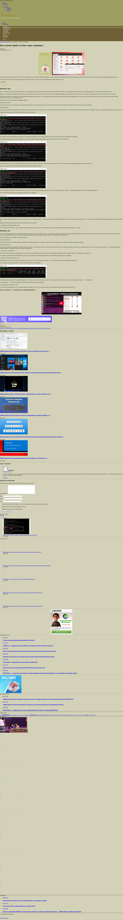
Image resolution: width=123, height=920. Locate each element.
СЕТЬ (4, 34)
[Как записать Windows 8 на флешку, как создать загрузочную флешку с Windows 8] (14, 760)
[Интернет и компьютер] (10, 20)
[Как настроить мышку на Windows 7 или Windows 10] (14, 822)
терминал (8, 324)
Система (6, 42)
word (11, 715)
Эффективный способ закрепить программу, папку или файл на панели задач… (25, 351)
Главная (2, 42)
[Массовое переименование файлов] (14, 836)
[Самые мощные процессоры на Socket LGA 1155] (14, 864)
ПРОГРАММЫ (6, 33)
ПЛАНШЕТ (6, 31)
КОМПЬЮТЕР (6, 29)
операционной (44, 715)
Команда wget (6, 84)
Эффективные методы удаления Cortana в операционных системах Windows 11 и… (25, 394)
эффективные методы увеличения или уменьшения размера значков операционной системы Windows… (32, 436)
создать (80, 715)
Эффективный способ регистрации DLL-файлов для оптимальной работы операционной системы (30, 372)
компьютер (33, 715)
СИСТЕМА (6, 35)
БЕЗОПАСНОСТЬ (7, 28)
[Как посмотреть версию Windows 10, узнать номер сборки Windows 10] (14, 746)
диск (24, 715)
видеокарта (14, 715)
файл (12, 324)
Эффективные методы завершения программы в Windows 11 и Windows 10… (24, 458)
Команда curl (6, 85)
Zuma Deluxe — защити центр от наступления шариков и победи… (19, 579)
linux (1, 324)
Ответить (5, 477)
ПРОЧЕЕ (5, 36)
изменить (27, 715)
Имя (1, 496)
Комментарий (4, 493)
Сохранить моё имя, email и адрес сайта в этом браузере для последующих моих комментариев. (25, 504)
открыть (59, 715)
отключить (50, 715)
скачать (4, 324)
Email (1, 498)
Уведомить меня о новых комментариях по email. (13, 506)
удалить (86, 715)
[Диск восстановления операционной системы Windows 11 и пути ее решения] (9, 808)
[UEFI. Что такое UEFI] (14, 894)
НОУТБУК (5, 30)
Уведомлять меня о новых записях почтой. (12, 509)
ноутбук (39, 715)
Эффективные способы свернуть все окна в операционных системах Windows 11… (25, 415)
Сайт (1, 501)
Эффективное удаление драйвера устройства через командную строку (20, 535)
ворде (21, 715)
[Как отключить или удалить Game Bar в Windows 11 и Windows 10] (14, 850)
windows (6, 714)
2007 (1, 715)
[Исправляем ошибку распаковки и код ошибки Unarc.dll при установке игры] (11, 792)
